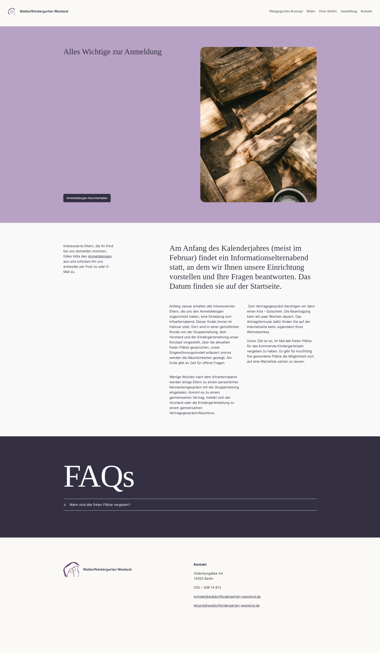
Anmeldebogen (100, 256)
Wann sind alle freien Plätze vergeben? (99, 505)
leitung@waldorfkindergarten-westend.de (227, 605)
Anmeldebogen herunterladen (86, 198)
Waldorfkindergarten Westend (44, 11)
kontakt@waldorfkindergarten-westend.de (227, 597)
